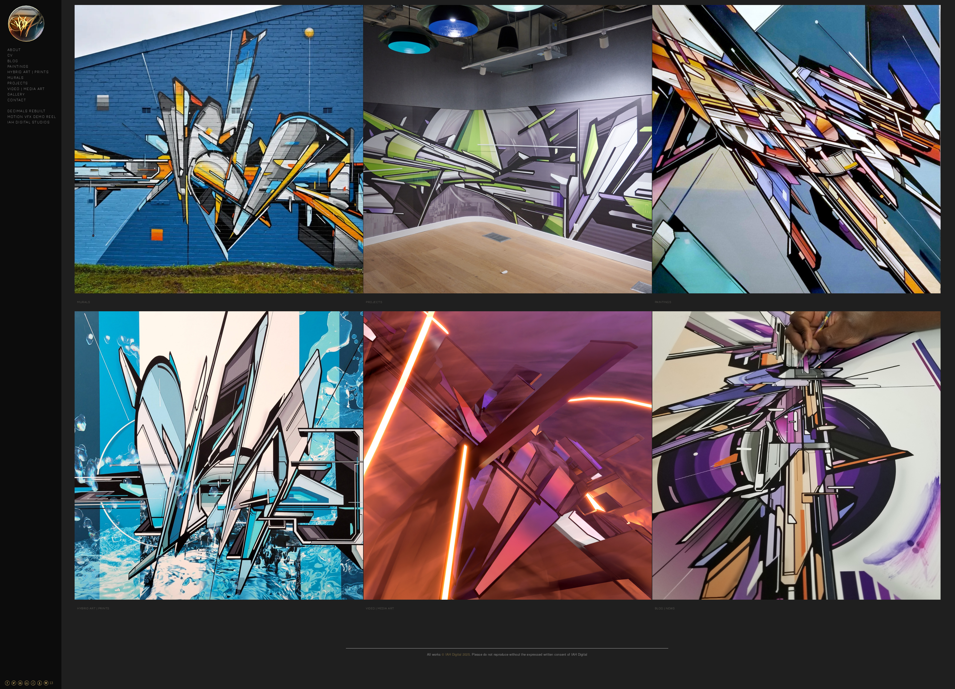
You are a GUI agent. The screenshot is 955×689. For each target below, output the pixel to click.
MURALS (15, 77)
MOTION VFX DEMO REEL (31, 116)
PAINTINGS (18, 66)
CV (10, 55)
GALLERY (16, 94)
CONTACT (16, 100)
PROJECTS (17, 83)
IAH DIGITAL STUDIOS (28, 122)
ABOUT (14, 50)
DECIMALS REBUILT (26, 111)
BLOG (12, 61)
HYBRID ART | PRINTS (28, 72)
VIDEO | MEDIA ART (26, 89)
